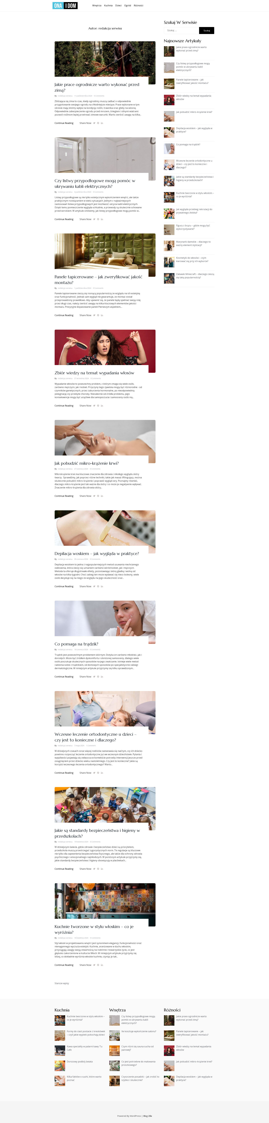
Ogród (127, 5)
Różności (138, 5)
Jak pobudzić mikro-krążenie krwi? (87, 463)
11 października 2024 (83, 95)
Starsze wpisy (62, 983)
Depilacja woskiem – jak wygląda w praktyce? (97, 553)
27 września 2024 (81, 378)
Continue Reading (64, 123)
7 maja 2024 (79, 745)
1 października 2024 (82, 288)
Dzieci (118, 5)
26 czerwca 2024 (81, 559)
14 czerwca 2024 (81, 649)
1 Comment (91, 745)
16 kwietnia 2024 (81, 938)
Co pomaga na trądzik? (76, 644)
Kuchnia (108, 5)
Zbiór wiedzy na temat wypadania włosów (94, 372)
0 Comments (99, 95)
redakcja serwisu (65, 95)
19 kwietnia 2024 (81, 841)
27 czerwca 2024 (81, 469)
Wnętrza (96, 5)
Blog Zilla (147, 1115)
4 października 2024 (82, 192)
